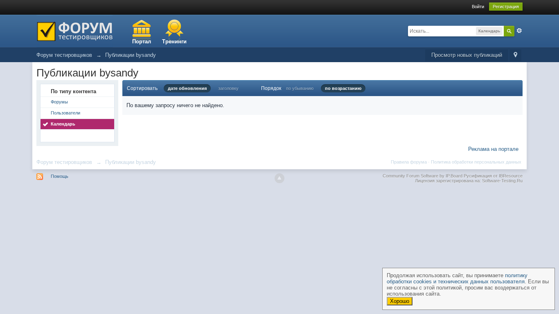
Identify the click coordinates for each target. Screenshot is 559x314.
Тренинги (174, 41)
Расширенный (519, 30)
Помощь (59, 176)
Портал (141, 41)
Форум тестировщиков (64, 162)
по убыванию (299, 88)
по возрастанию (343, 88)
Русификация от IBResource (492, 175)
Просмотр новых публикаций (466, 55)
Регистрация (506, 6)
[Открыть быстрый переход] (515, 55)
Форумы (59, 101)
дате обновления (187, 88)
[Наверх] (279, 178)
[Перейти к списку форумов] (74, 30)
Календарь (63, 123)
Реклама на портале (493, 149)
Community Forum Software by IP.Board (422, 175)
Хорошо (399, 301)
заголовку (228, 88)
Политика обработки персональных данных (476, 161)
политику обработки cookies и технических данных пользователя (457, 278)
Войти (478, 6)
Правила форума (409, 161)
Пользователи (65, 112)
